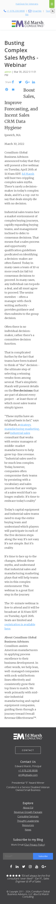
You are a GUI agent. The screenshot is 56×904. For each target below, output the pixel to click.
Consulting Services (28, 816)
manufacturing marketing (21, 429)
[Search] (53, 11)
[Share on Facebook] (13, 82)
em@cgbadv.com (28, 775)
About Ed (28, 807)
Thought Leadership (28, 821)
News (28, 829)
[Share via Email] (13, 89)
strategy (25, 424)
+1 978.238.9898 (28, 770)
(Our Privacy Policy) (34, 844)
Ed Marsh (28, 173)
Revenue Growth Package (28, 812)
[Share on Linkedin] (33, 82)
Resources (28, 825)
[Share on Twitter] (20, 82)
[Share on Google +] (27, 82)
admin (7, 71)
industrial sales (20, 433)
